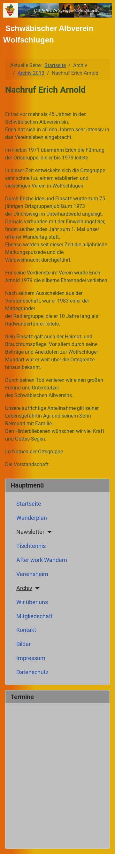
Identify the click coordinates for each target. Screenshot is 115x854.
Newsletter (30, 532)
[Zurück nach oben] (104, 842)
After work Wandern (41, 560)
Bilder (23, 644)
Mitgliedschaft (34, 616)
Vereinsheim (32, 574)
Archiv (24, 588)
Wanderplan (31, 518)
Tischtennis (31, 546)
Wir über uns (32, 602)
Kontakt (26, 630)
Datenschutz (32, 672)
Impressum (30, 658)
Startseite (28, 504)
